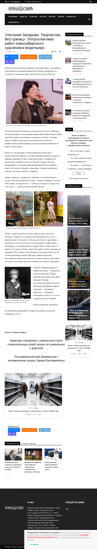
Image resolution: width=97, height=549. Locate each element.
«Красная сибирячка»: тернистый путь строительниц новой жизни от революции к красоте (36, 344)
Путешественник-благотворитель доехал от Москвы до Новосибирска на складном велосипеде (81, 45)
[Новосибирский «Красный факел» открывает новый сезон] (53, 454)
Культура (43, 16)
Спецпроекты (13, 22)
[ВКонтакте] (90, 1)
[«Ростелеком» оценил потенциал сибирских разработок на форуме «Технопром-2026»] (68, 112)
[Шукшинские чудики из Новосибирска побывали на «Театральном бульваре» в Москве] (33, 454)
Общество (23, 16)
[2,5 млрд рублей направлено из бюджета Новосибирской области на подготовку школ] (68, 81)
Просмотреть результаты (78, 178)
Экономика (12, 16)
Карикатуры (71, 16)
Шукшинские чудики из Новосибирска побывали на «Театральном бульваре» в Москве (33, 467)
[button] (89, 19)
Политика (33, 16)
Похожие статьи (12, 444)
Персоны (52, 16)
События (60, 16)
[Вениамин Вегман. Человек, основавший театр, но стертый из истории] (13, 454)
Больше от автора (29, 444)
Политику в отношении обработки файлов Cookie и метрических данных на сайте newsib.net (58, 535)
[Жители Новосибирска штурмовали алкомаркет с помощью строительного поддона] (68, 97)
